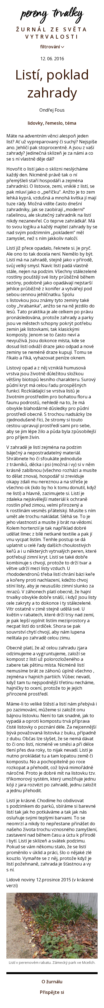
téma (70, 123)
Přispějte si (52, 992)
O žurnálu (52, 982)
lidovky (35, 123)
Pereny (52, 15)
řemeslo (54, 123)
